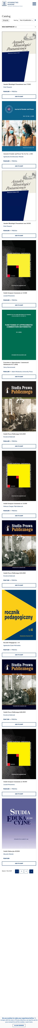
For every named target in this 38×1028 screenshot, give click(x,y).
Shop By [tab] (5, 20)
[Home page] (12, 4)
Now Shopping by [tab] (8, 27)
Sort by (16, 20)
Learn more (28, 1022)
